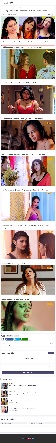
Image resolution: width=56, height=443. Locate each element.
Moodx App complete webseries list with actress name (23, 400)
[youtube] (28, 438)
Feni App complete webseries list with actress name (22, 385)
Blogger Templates (5, 430)
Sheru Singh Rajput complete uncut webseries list (22, 408)
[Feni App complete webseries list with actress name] (4, 386)
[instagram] (30, 438)
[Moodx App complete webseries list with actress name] (4, 401)
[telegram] (33, 438)
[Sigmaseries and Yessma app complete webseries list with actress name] (4, 393)
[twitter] (26, 438)
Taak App (16, 335)
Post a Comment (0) (28, 372)
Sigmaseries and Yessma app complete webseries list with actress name (28, 393)
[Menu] (2, 2)
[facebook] (23, 438)
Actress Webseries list (6, 423)
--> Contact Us (9, 429)
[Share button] (30, 339)
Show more (50, 353)
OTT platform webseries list (36, 423)
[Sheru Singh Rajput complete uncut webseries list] (4, 409)
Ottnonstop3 (9, 335)
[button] (54, 2)
